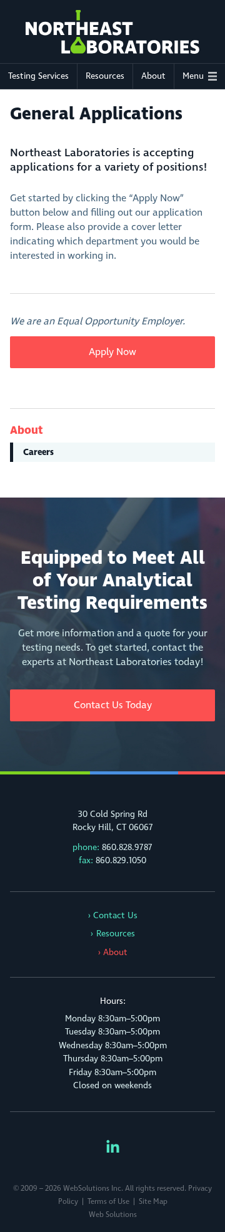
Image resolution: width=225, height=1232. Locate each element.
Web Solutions (113, 1214)
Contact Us (115, 915)
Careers (38, 452)
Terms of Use (108, 1201)
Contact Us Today (113, 705)
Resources (105, 76)
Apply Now (112, 352)
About (153, 76)
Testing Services (38, 76)
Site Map (153, 1201)
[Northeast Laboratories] (112, 32)
